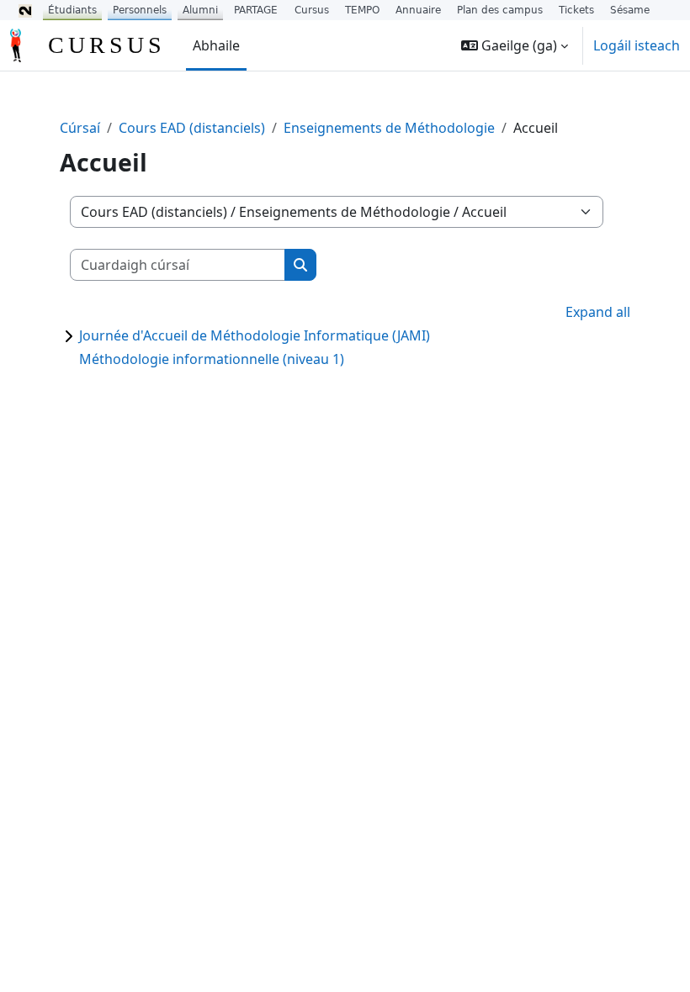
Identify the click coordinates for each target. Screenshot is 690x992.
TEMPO (362, 10)
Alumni (200, 10)
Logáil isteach (636, 45)
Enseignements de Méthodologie (389, 128)
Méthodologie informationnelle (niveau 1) (211, 359)
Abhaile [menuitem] (216, 45)
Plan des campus (500, 10)
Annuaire (418, 10)
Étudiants (72, 10)
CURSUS (107, 45)
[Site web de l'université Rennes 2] (25, 10)
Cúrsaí (80, 128)
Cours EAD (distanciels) (192, 128)
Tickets (576, 10)
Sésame (630, 10)
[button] (514, 45)
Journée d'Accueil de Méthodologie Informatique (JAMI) (254, 335)
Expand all (597, 312)
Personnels (140, 10)
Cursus (312, 10)
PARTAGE (256, 10)
